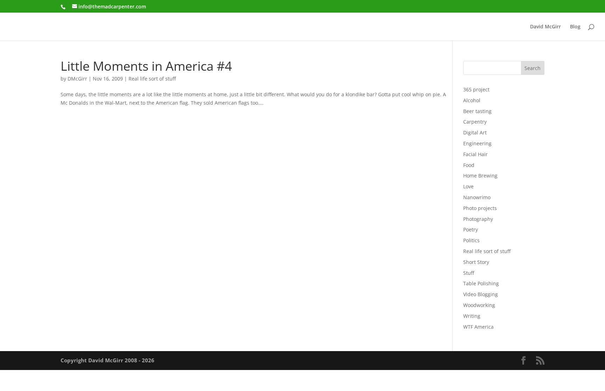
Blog (575, 27)
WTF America (478, 326)
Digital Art (475, 132)
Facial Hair (475, 154)
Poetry (470, 229)
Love (468, 186)
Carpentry (475, 121)
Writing (471, 316)
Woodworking (479, 305)
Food (468, 165)
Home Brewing (480, 175)
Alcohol (471, 100)
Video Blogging (480, 294)
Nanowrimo (477, 197)
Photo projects (480, 208)
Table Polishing (481, 283)
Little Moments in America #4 (146, 66)
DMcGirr (77, 78)
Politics (471, 240)
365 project (476, 89)
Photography (478, 219)
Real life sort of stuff (152, 78)
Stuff (468, 273)
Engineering (477, 143)
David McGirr (545, 27)
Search (532, 68)
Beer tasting (477, 111)
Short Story (476, 262)
